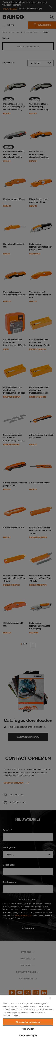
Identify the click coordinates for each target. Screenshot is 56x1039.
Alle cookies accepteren (28, 1022)
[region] (28, 1016)
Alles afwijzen (28, 1028)
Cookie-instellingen (28, 1035)
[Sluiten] (50, 998)
